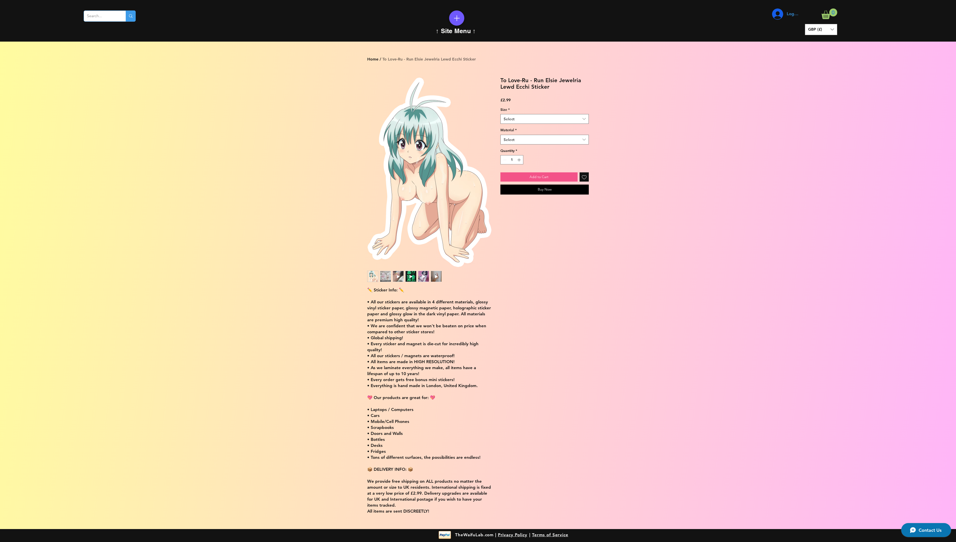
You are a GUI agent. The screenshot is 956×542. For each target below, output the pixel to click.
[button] (829, 13)
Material (508, 130)
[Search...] (130, 16)
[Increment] (519, 159)
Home (372, 59)
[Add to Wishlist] (584, 177)
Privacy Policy (512, 534)
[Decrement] (504, 159)
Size (505, 109)
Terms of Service (550, 534)
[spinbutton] (511, 159)
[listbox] (821, 29)
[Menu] (456, 18)
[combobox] (544, 119)
